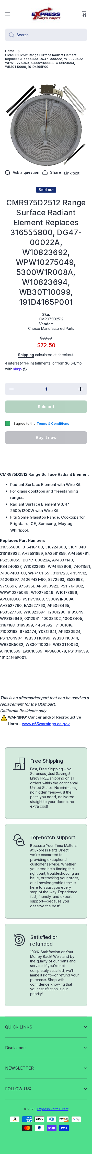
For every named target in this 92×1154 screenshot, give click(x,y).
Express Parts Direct (52, 1109)
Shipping (26, 355)
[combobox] (46, 35)
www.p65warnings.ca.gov (46, 723)
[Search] (9, 35)
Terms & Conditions (53, 423)
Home (9, 51)
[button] (84, 14)
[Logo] (46, 14)
